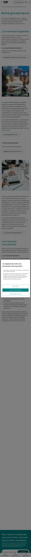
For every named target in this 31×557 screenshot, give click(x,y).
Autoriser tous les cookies (15, 290)
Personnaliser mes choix (15, 294)
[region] (15, 279)
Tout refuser (15, 286)
